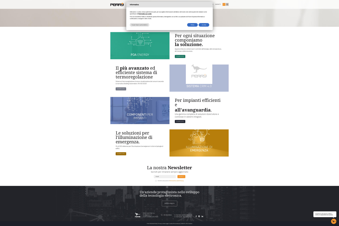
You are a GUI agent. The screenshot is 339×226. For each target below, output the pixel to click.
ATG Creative (189, 223)
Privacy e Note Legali (163, 223)
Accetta (204, 25)
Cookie (171, 223)
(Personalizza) (176, 223)
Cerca (227, 4)
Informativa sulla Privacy (176, 180)
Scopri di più (180, 56)
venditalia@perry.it (187, 215)
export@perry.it (187, 217)
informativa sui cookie (145, 14)
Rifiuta (192, 25)
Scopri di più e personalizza (140, 25)
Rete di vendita (169, 203)
